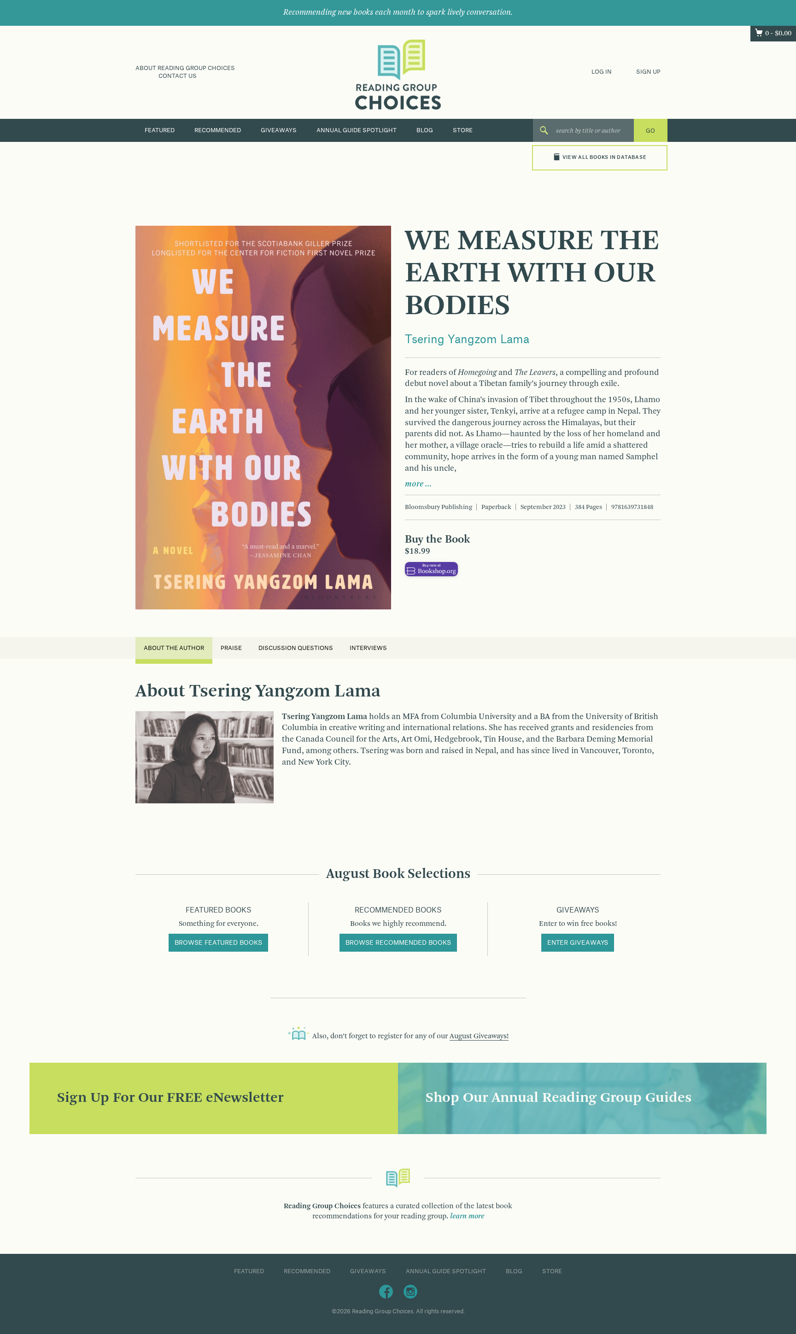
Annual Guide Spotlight (356, 130)
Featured (160, 130)
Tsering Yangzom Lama (467, 339)
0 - (778, 33)
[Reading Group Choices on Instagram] (410, 1291)
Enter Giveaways (577, 943)
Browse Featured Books (218, 943)
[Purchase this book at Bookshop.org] (431, 569)
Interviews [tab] (368, 648)
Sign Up (648, 72)
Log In (601, 72)
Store (463, 130)
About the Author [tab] (174, 648)
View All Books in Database (604, 157)
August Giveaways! (479, 1036)
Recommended (217, 130)
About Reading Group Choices (185, 68)
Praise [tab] (231, 648)
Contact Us (177, 76)
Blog (424, 130)
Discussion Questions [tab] (295, 648)
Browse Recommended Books (398, 943)
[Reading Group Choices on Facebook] (386, 1291)
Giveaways (279, 130)
